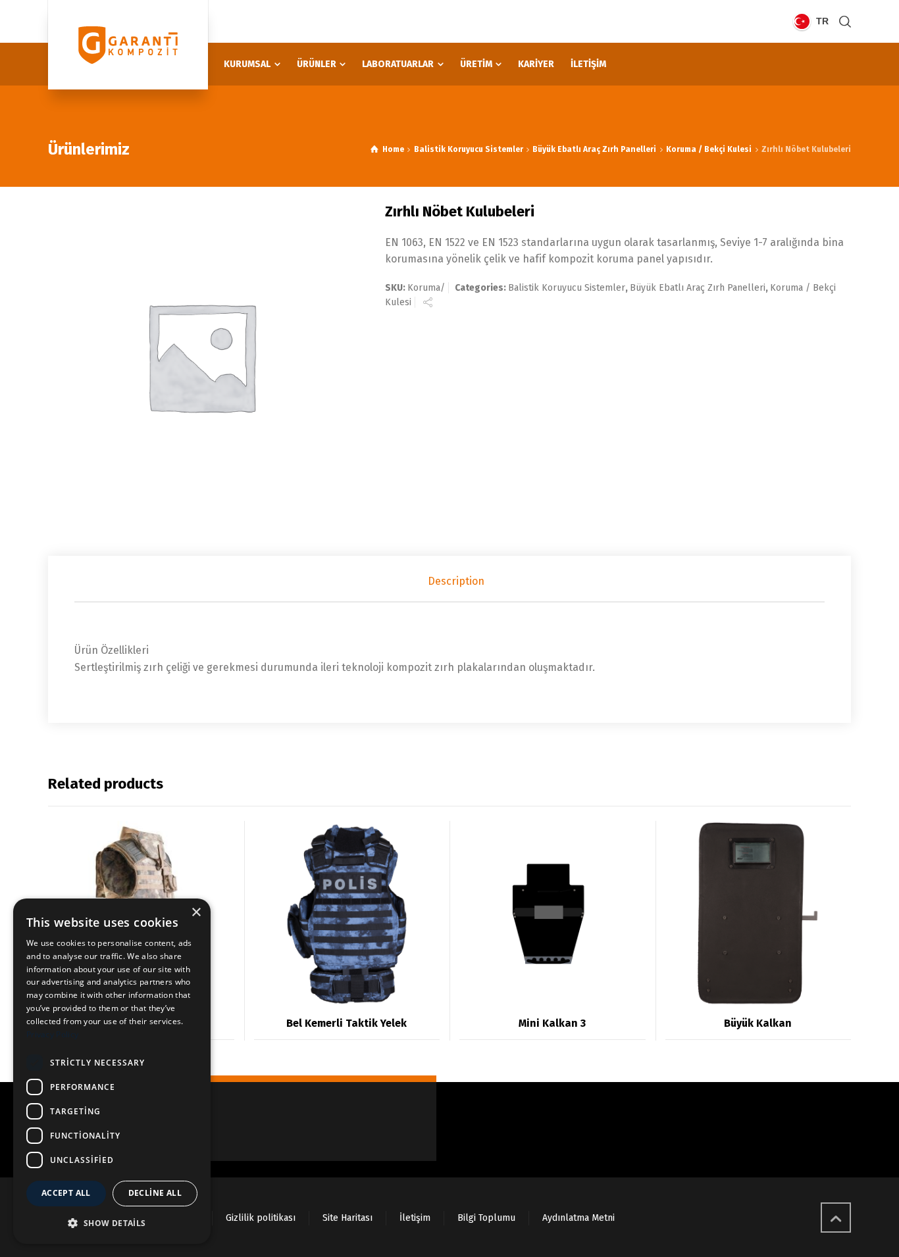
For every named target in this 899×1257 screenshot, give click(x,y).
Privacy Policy (52, 1034)
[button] (111, 1223)
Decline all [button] (155, 1192)
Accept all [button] (66, 1192)
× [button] (196, 913)
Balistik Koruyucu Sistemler (468, 149)
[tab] (456, 581)
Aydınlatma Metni (578, 1217)
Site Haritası (347, 1217)
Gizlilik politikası (260, 1217)
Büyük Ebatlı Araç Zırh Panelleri (594, 149)
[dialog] (112, 1071)
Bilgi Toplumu (486, 1217)
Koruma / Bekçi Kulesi (709, 149)
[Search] (842, 21)
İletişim (414, 1217)
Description (456, 581)
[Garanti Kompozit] (128, 44)
